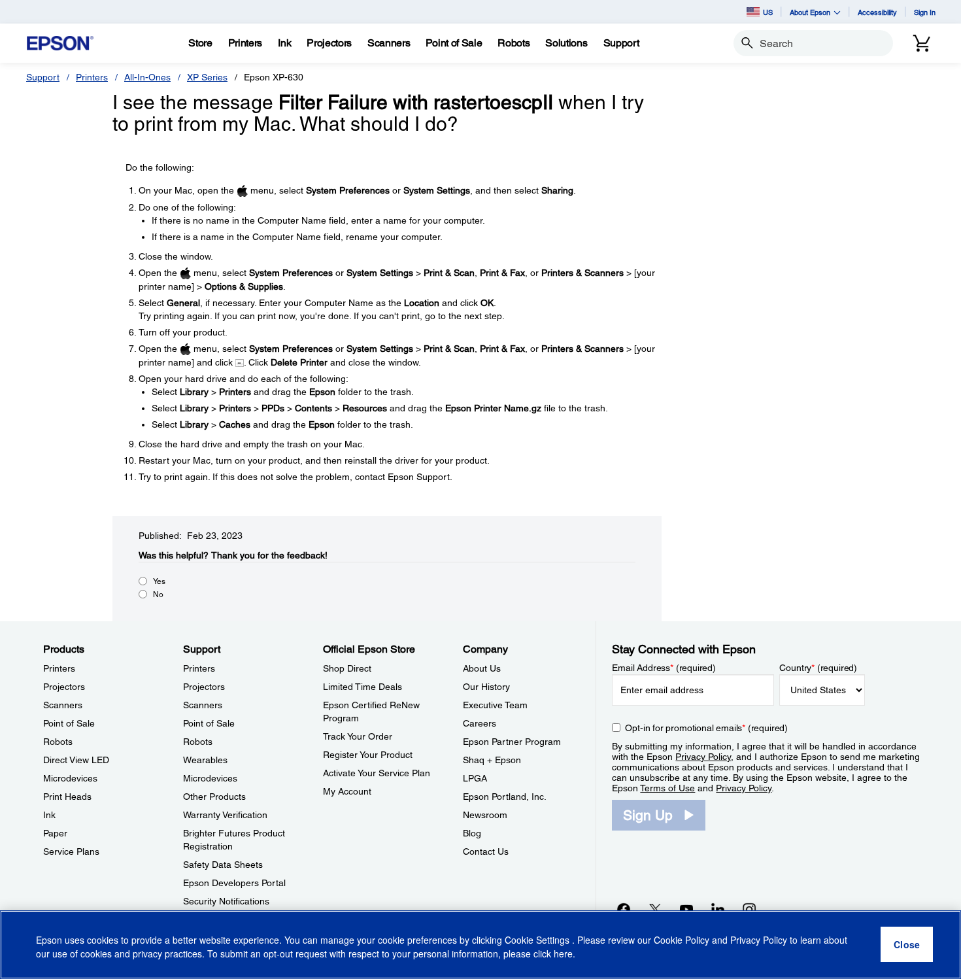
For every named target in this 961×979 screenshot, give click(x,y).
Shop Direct (347, 668)
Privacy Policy (703, 756)
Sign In (925, 12)
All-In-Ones (147, 77)
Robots (58, 741)
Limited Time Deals (362, 686)
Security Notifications (226, 901)
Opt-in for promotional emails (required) (706, 728)
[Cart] (922, 43)
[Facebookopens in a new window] (623, 909)
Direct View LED (76, 760)
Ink (49, 815)
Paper (55, 833)
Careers (479, 723)
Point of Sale (69, 723)
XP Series (207, 77)
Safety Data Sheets (223, 864)
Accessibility (877, 12)
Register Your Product (368, 754)
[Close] (907, 945)
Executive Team (495, 705)
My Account (347, 791)
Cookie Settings (538, 939)
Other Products (214, 796)
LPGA (475, 778)
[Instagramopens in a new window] (749, 909)
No (158, 594)
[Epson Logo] (60, 43)
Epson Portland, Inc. (505, 796)
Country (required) (818, 667)
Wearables (205, 760)
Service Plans (71, 851)
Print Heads (67, 796)
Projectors (64, 686)
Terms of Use (667, 788)
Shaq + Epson (492, 760)
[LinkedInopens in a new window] (718, 909)
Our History (486, 686)
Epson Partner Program (512, 741)
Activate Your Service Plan (376, 773)
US (768, 12)
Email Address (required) (664, 667)
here (563, 953)
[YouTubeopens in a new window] (686, 909)
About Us (482, 668)
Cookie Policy (681, 939)
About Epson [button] (810, 12)
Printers (92, 77)
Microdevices (70, 778)
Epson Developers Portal (234, 883)
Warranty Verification (225, 815)
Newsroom (485, 815)
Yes (159, 581)
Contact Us (486, 851)
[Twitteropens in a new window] (655, 909)
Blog (472, 833)
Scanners (62, 705)
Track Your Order (357, 736)
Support (42, 77)
